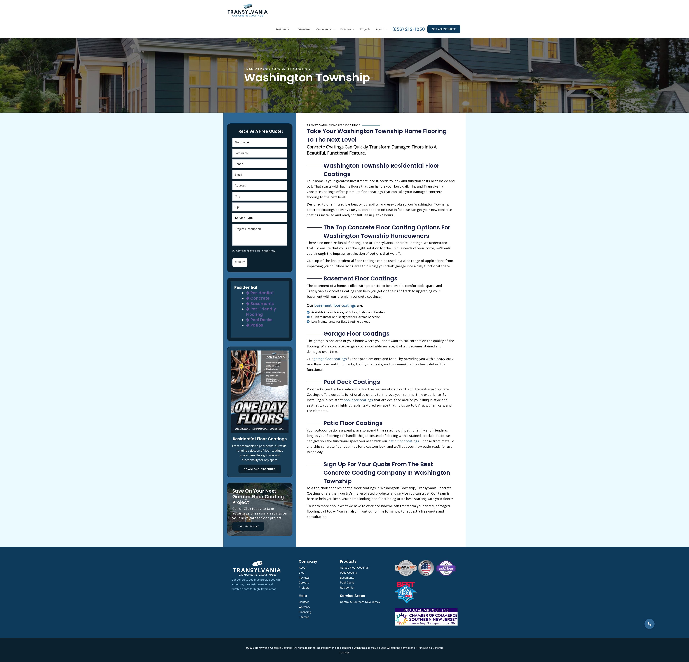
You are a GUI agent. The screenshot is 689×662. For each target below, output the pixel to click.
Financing (305, 612)
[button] (650, 624)
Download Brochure (260, 469)
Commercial (324, 29)
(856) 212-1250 (408, 29)
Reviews (304, 577)
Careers (304, 582)
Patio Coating (348, 572)
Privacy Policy (268, 250)
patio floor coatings (403, 441)
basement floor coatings (335, 305)
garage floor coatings (330, 359)
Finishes (345, 29)
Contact (304, 602)
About (379, 29)
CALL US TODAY (248, 526)
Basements (261, 303)
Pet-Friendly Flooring (261, 311)
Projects (365, 29)
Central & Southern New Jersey (360, 602)
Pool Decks (260, 320)
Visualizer (304, 29)
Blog (301, 572)
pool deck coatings (358, 400)
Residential (282, 29)
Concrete (259, 298)
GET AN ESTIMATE (444, 29)
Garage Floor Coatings (354, 567)
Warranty (304, 607)
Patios (256, 325)
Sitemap (304, 617)
